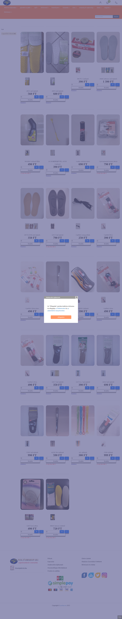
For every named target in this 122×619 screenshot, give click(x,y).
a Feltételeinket (60, 308)
